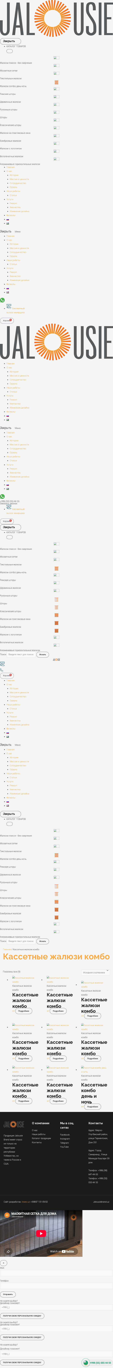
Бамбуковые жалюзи (10, 141)
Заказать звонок (8, 503)
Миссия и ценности (19, 179)
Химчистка (15, 207)
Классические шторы (10, 125)
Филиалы (10, 215)
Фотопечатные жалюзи (11, 156)
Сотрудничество (18, 183)
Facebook (65, 1134)
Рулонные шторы (8, 109)
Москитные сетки (8, 70)
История (14, 175)
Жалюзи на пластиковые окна (15, 133)
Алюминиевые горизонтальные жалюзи (20, 164)
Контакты (37, 1142)
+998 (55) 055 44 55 (9, 501)
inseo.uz (26, 1201)
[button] (9, 51)
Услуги (9, 199)
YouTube (64, 1147)
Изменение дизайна (19, 211)
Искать (42, 654)
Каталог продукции (41, 1138)
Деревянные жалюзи (10, 102)
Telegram (64, 1143)
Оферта (13, 187)
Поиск (3, 654)
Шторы (3, 117)
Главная (10, 167)
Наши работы (13, 191)
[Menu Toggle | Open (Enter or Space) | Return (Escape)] (10, 41)
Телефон (4, 1280)
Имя (2, 1268)
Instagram (65, 1138)
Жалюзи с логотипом (11, 148)
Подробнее (23, 1011)
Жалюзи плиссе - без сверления (16, 63)
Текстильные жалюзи (10, 78)
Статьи (13, 195)
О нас (9, 171)
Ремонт (13, 203)
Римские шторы (8, 94)
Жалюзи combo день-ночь (13, 86)
